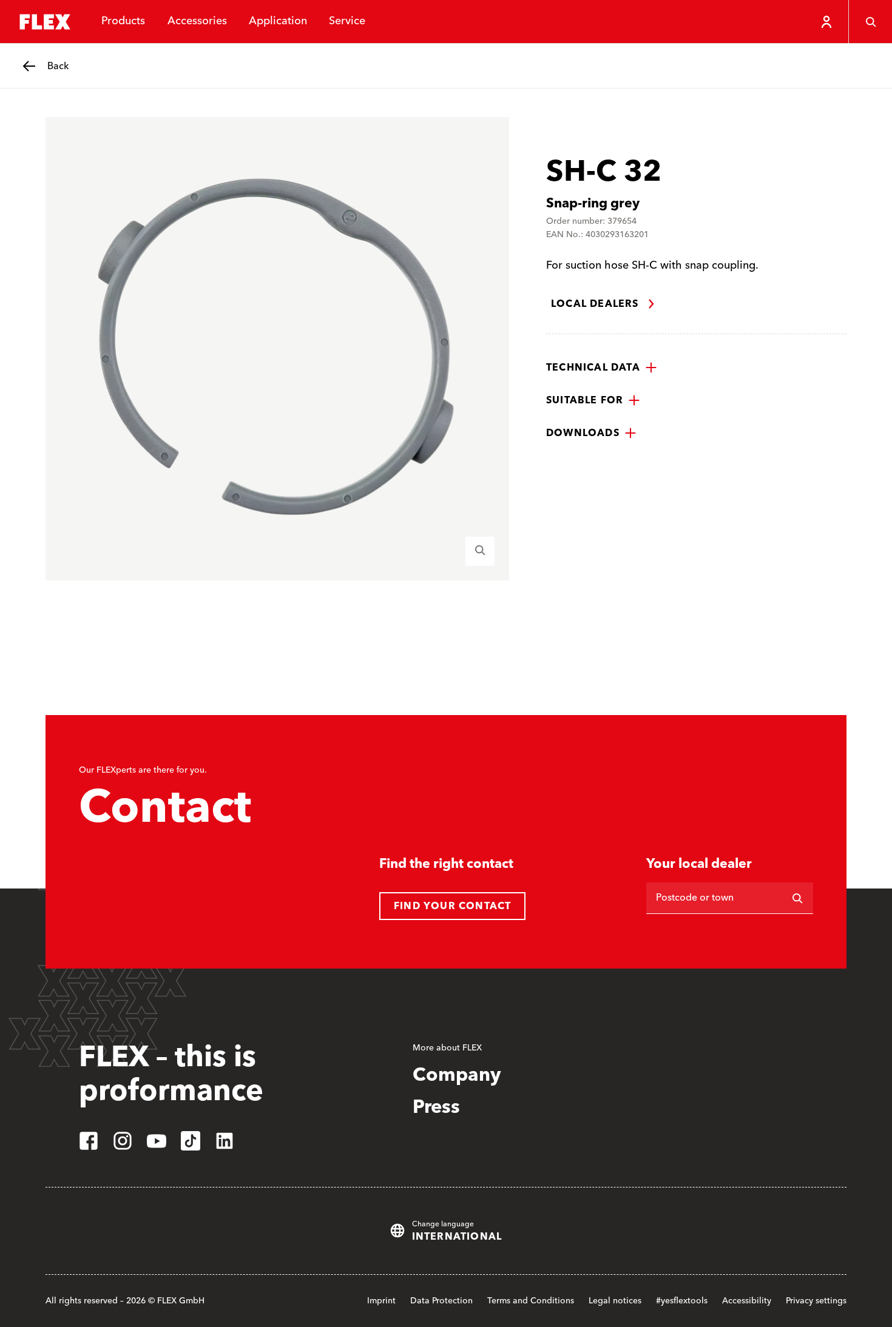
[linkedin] (225, 1141)
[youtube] (157, 1141)
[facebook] (89, 1141)
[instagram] (123, 1141)
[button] (601, 367)
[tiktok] (191, 1141)
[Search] (870, 22)
